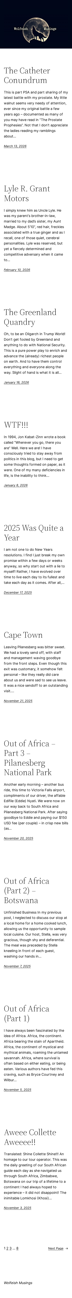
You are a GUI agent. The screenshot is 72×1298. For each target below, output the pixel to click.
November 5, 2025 (17, 1090)
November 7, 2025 (17, 966)
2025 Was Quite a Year (34, 532)
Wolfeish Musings (18, 1283)
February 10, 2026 (17, 270)
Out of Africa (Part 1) (26, 1013)
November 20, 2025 (18, 838)
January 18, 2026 (16, 382)
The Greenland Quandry (30, 317)
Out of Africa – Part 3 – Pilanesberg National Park (29, 758)
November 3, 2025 (17, 1208)
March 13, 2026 (15, 146)
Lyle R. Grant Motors (27, 193)
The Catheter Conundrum (27, 75)
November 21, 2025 (18, 701)
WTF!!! (16, 425)
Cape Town (23, 635)
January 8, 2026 (16, 485)
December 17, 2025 (18, 592)
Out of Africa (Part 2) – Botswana (26, 890)
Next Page (58, 1248)
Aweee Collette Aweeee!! (30, 1137)
